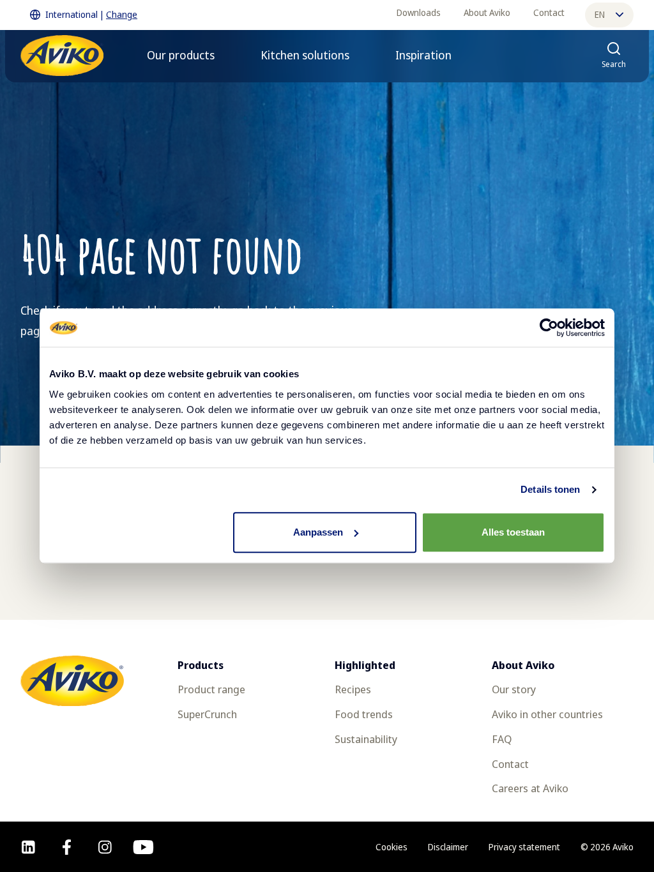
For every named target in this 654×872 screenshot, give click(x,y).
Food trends (364, 714)
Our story (514, 689)
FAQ (502, 739)
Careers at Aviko (530, 788)
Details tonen (550, 489)
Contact (549, 12)
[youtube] (143, 847)
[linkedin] (28, 847)
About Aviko (487, 12)
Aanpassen (318, 532)
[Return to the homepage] (61, 55)
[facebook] (67, 847)
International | (91, 14)
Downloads (419, 12)
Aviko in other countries (547, 714)
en (600, 14)
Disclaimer (448, 847)
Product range (211, 689)
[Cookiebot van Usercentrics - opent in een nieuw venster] (549, 327)
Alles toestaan (513, 532)
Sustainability (366, 739)
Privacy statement (524, 847)
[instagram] (105, 847)
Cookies (391, 847)
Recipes (353, 689)
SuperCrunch (207, 714)
